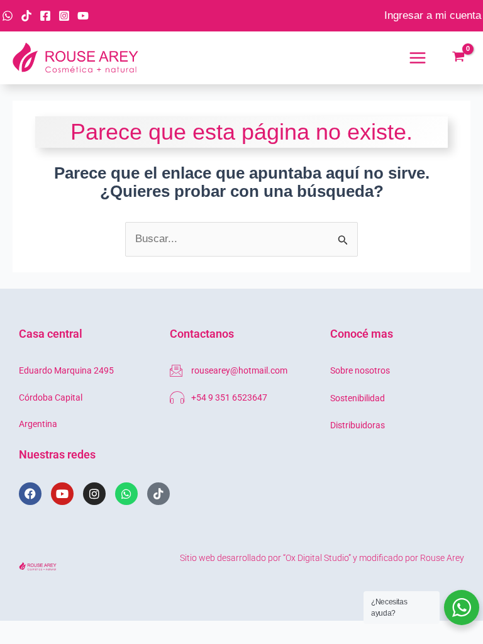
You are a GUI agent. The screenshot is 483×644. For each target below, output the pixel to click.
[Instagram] (64, 15)
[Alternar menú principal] (418, 58)
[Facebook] (45, 15)
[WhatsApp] (7, 15)
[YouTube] (83, 15)
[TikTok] (26, 15)
